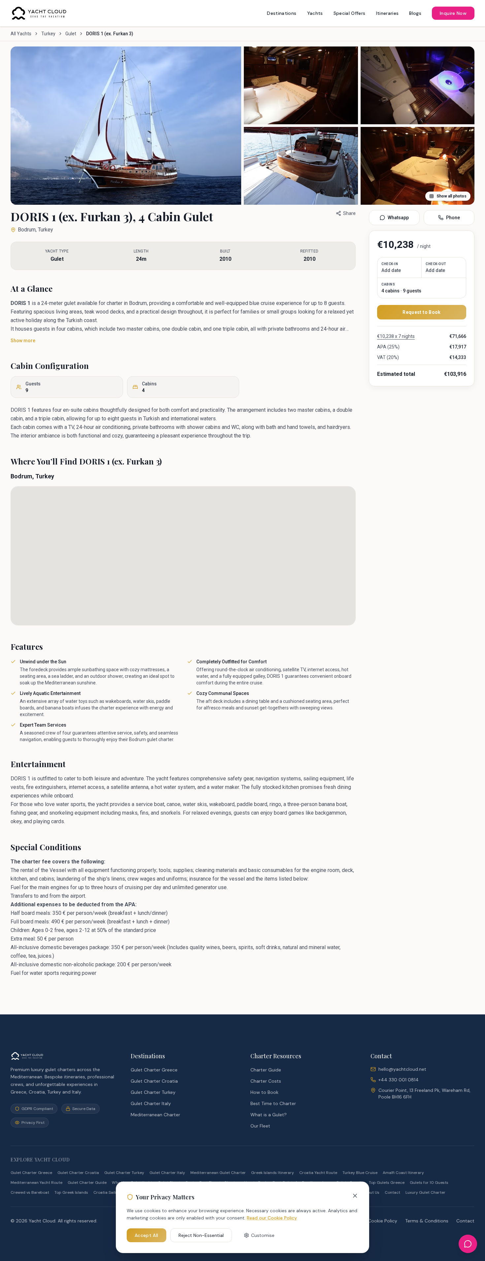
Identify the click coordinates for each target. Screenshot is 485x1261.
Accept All (146, 1235)
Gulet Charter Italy (151, 1103)
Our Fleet (260, 1126)
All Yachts (21, 33)
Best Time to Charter (273, 1103)
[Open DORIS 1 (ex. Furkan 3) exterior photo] (126, 125)
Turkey (48, 33)
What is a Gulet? (268, 1115)
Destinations (281, 13)
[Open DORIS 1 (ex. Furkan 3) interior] (301, 166)
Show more (23, 340)
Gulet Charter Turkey (153, 1092)
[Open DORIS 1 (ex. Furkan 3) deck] (301, 85)
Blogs (415, 13)
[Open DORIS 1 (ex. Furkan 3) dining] (418, 85)
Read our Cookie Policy (272, 1218)
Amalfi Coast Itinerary (403, 1172)
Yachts (315, 13)
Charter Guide (265, 1070)
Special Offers (350, 13)
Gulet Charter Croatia (154, 1081)
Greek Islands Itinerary (272, 1172)
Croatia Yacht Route (318, 1172)
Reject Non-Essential (201, 1235)
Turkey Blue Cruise (359, 1172)
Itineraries (387, 13)
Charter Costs (265, 1081)
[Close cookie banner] (355, 1195)
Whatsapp (398, 217)
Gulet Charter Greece (154, 1070)
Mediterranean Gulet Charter (218, 1172)
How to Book (264, 1092)
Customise (263, 1235)
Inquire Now (453, 13)
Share (349, 213)
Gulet (70, 33)
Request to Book (421, 312)
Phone (453, 217)
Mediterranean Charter (155, 1115)
